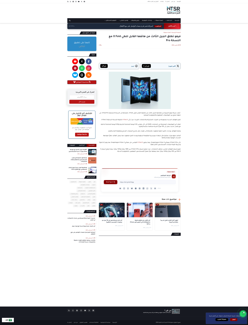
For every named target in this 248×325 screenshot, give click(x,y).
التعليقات (72, 145)
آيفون (89, 181)
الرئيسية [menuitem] (177, 20)
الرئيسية (179, 1)
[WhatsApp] (147, 188)
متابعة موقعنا (82, 134)
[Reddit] (135, 188)
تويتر (94, 199)
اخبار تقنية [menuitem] (169, 20)
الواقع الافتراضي (91, 193)
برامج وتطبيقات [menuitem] (135, 20)
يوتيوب (75, 205)
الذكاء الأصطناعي (81, 190)
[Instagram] (124, 188)
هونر (88, 205)
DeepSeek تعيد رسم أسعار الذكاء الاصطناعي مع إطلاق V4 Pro (78, 168)
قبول (234, 319)
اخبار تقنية (80, 187)
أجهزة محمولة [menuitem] (159, 20)
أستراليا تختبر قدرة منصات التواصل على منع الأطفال (83, 233)
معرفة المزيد (221, 319)
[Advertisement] (102, 10)
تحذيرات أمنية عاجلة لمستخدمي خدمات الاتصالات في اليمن (81, 219)
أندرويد (93, 184)
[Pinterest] (139, 188)
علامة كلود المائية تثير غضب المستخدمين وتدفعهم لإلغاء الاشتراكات (79, 159)
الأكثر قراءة (92, 145)
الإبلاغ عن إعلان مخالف (152, 1)
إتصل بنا (167, 1)
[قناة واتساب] (243, 314)
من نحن (173, 1)
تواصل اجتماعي (74, 196)
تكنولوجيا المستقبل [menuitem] (111, 20)
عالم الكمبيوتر (86, 202)
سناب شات (74, 199)
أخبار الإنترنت (73, 181)
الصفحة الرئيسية (176, 32)
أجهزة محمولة (167, 32)
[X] (151, 188)
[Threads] (128, 188)
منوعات (70, 202)
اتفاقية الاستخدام (94, 322)
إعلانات (162, 1)
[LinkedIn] (143, 188)
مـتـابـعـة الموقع (82, 82)
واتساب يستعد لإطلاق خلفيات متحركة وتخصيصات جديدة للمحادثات (84, 241)
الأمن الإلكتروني (91, 190)
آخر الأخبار (82, 145)
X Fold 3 (125, 120)
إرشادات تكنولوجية (85, 184)
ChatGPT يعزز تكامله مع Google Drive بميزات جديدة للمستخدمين (78, 150)
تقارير (94, 196)
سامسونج (82, 199)
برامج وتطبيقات (74, 193)
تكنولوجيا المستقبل (85, 196)
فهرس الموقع (83, 322)
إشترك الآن (82, 102)
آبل (94, 181)
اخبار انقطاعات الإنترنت (90, 187)
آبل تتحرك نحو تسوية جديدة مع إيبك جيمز (83, 226)
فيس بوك (77, 202)
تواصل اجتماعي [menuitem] (124, 20)
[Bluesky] (131, 188)
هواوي (93, 205)
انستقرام (83, 193)
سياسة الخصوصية (105, 322)
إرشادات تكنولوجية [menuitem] (147, 20)
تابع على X (146, 66)
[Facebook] (155, 188)
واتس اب (82, 205)
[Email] (120, 188)
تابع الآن (104, 66)
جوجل (89, 199)
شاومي (93, 202)
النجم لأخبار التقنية (163, 322)
